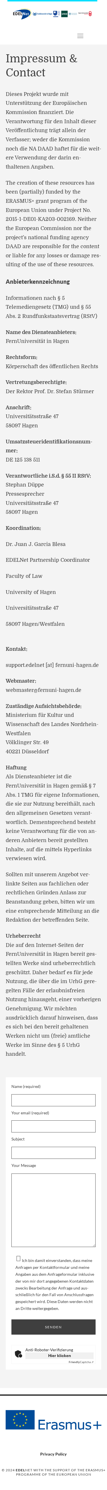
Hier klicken (59, 1355)
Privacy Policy (53, 1454)
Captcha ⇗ (81, 1362)
